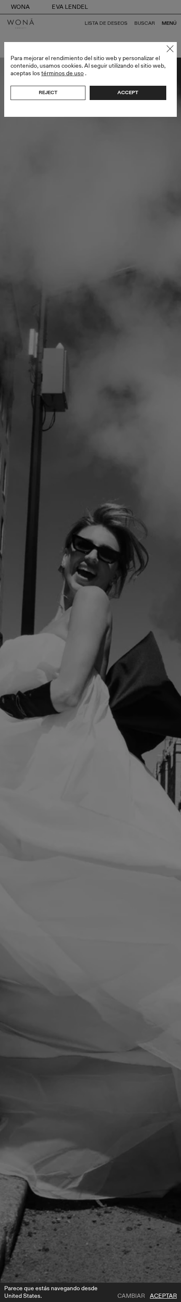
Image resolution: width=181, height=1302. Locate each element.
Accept (127, 92)
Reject (48, 92)
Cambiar (131, 1296)
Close (170, 48)
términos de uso (62, 73)
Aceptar (163, 1296)
